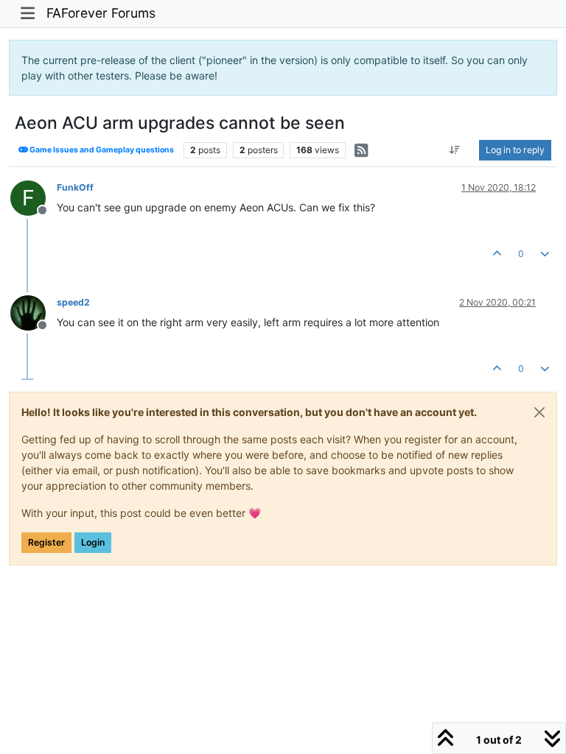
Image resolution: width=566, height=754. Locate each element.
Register (46, 542)
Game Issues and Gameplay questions (101, 150)
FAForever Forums (101, 13)
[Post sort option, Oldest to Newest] (455, 150)
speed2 (73, 302)
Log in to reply (515, 149)
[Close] (539, 412)
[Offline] (33, 312)
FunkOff (75, 187)
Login (93, 542)
